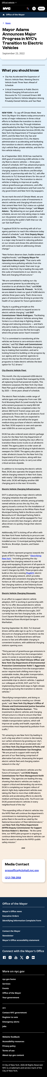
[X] (22, 957)
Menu (41, 8)
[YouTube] (16, 957)
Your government (10, 997)
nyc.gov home (9, 979)
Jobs (4, 1026)
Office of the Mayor (15, 14)
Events (5, 988)
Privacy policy (9, 1046)
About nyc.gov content (13, 1055)
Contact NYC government (14, 1012)
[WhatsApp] (27, 957)
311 (4, 1008)
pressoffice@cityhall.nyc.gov (22, 870)
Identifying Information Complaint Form (21, 920)
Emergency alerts (10, 1021)
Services (6, 983)
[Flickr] (33, 957)
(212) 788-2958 (13, 877)
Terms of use (8, 1050)
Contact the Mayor (11, 931)
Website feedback (11, 1037)
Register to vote (10, 1017)
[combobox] (28, 8)
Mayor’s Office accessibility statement (20, 940)
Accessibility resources (13, 1041)
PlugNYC (30, 573)
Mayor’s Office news (12, 911)
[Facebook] (4, 957)
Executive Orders (10, 916)
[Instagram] (10, 957)
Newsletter (7, 935)
